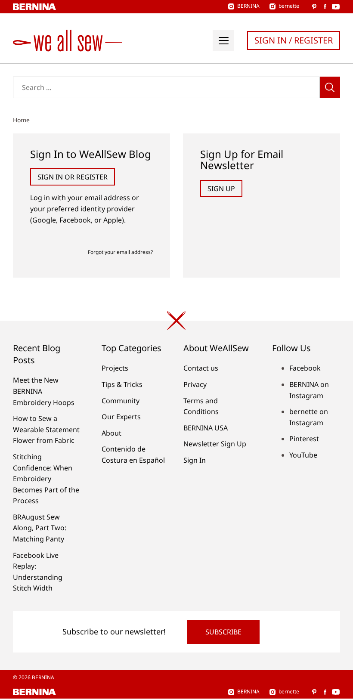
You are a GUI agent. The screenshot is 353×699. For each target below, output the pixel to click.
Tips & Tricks (122, 384)
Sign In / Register (293, 40)
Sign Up (221, 188)
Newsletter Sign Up (214, 443)
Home (21, 120)
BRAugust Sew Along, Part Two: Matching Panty (39, 528)
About (111, 433)
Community (120, 400)
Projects (115, 368)
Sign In (194, 460)
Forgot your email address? (120, 252)
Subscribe (223, 632)
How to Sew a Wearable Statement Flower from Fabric (46, 429)
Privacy (195, 384)
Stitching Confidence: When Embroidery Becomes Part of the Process (46, 478)
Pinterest (304, 438)
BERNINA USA (205, 428)
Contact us (200, 368)
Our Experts (121, 416)
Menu (223, 40)
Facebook (305, 368)
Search (330, 87)
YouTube (303, 455)
